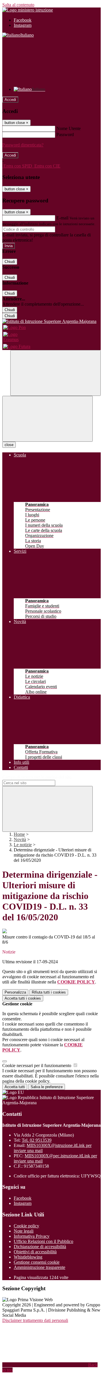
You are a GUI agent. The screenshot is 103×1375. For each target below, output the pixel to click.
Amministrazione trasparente (39, 1267)
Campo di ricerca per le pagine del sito (37, 777)
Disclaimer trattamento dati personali (35, 1320)
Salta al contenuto (18, 4)
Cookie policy (26, 1225)
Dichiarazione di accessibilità (40, 1246)
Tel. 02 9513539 (37, 1140)
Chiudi (10, 261)
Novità (20, 839)
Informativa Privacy (31, 1236)
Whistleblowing (28, 1256)
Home (19, 834)
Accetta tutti (23, 998)
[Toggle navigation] (47, 419)
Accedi (10, 99)
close (9, 445)
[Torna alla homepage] (51, 321)
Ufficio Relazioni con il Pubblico (43, 1241)
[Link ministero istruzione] (27, 9)
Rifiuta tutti (49, 992)
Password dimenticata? (22, 144)
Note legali (23, 1231)
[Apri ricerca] (55, 373)
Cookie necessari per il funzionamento (37, 1065)
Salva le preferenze (47, 1087)
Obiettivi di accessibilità (35, 1251)
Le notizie (23, 844)
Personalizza (15, 992)
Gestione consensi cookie (37, 1262)
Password (65, 134)
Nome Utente (68, 128)
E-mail (62, 217)
